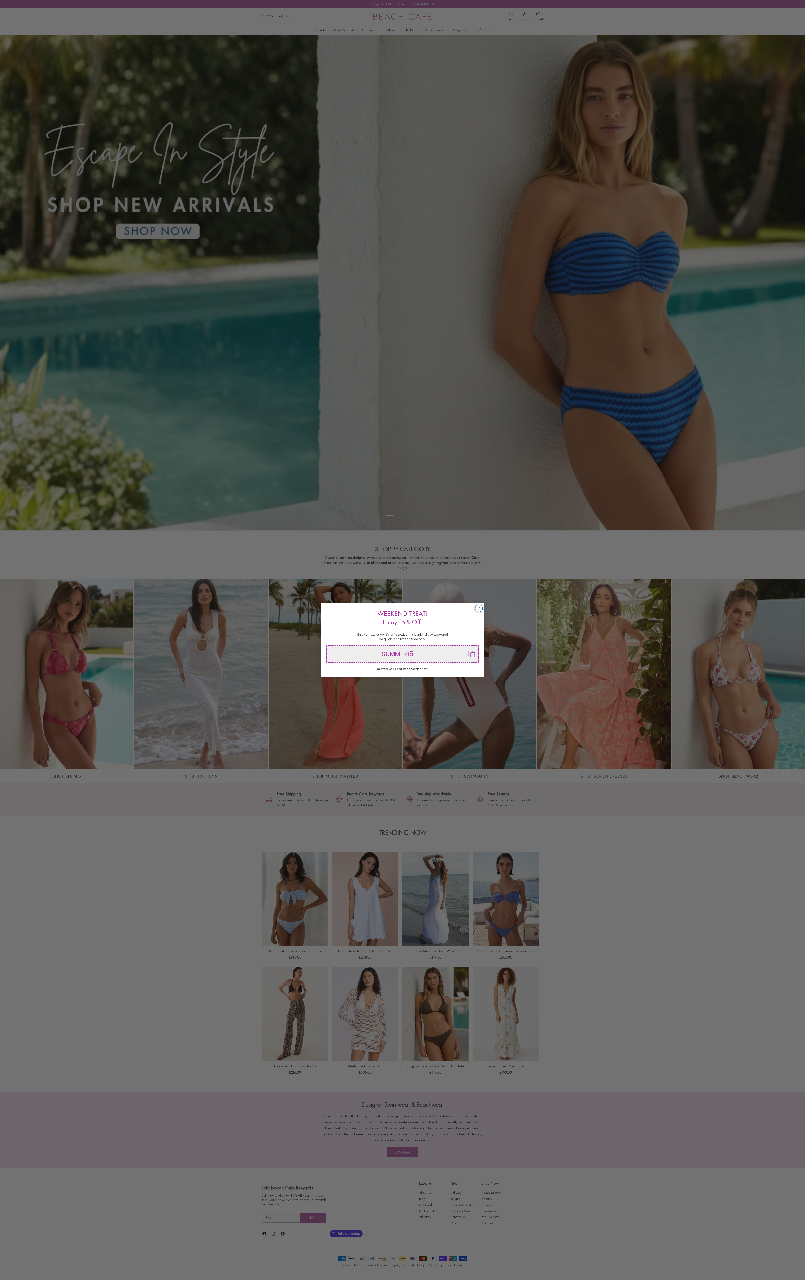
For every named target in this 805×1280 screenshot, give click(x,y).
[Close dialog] (479, 608)
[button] (402, 654)
